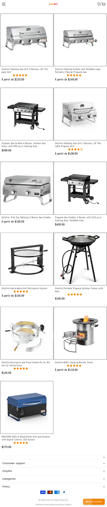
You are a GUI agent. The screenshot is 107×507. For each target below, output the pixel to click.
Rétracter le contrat (94, 501)
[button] (20, 75)
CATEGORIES (9, 478)
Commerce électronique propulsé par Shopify (54, 504)
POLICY (6, 486)
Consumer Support (13, 463)
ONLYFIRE (7, 471)
